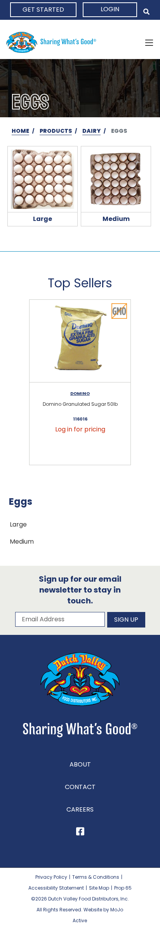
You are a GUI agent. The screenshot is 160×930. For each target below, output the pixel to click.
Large (18, 524)
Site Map (99, 888)
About (80, 764)
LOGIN (110, 9)
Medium (22, 541)
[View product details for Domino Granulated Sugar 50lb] (80, 341)
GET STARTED (43, 9)
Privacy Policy (51, 877)
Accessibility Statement (56, 888)
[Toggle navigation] (149, 42)
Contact (80, 786)
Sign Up (126, 619)
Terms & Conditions (95, 877)
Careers (80, 809)
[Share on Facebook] (80, 832)
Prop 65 (123, 888)
